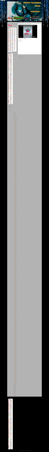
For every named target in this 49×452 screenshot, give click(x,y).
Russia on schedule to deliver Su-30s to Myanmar (15, 167)
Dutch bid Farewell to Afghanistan (15, 374)
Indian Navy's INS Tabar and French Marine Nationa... (15, 243)
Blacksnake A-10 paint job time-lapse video (15, 293)
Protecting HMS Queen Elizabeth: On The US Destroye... (15, 135)
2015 (14, 392)
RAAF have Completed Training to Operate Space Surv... (15, 295)
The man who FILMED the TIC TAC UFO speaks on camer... (15, 133)
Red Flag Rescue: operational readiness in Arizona (15, 262)
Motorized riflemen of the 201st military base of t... (15, 312)
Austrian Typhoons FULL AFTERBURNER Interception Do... (15, 122)
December (15, 116)
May (14, 384)
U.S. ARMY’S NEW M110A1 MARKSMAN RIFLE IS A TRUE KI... (15, 321)
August (14, 119)
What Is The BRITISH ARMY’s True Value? (15, 258)
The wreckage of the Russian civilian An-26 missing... (15, 360)
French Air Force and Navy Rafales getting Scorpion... (15, 146)
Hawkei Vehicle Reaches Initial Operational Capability (15, 291)
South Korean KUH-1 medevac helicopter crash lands (15, 304)
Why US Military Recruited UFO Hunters (15, 306)
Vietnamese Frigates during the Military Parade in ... (15, 148)
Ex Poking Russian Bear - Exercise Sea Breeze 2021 (15, 364)
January (14, 387)
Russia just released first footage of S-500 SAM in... (15, 170)
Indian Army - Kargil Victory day (15, 177)
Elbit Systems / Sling (15, 246)
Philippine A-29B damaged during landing (15, 332)
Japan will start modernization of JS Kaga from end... (15, 157)
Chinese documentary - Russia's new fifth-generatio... (15, 230)
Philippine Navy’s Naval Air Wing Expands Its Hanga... (15, 373)
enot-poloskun (26, 450)
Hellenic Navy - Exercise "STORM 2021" (15, 238)
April (14, 385)
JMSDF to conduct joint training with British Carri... (15, 319)
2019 (14, 389)
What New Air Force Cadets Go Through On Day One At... (15, 192)
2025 (14, 113)
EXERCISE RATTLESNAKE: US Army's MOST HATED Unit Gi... (15, 286)
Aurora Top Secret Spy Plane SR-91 (15, 260)
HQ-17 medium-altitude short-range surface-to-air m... (15, 254)
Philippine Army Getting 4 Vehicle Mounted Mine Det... (15, 298)
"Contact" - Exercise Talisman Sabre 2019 (15, 282)
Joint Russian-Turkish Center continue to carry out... (15, 219)
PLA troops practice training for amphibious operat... (15, 153)
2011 (14, 395)
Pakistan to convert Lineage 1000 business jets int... (15, 328)
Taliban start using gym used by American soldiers (15, 278)
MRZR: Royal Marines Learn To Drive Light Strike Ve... (15, 142)
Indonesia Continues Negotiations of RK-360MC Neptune (15, 144)
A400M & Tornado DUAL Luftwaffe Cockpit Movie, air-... (15, 356)
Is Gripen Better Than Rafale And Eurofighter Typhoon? (15, 269)
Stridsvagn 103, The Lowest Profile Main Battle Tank (15, 354)
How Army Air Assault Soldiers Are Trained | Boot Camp (15, 310)
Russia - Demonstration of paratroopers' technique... (15, 126)
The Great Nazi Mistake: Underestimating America (15, 334)
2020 (14, 388)
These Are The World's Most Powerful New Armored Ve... (15, 250)
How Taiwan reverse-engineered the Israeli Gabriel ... (15, 330)
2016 (14, 391)
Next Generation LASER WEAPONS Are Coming (15, 212)
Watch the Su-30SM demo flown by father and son (15, 169)
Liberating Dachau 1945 (15, 203)
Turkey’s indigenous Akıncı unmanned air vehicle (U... (15, 323)
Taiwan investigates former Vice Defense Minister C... (15, 155)
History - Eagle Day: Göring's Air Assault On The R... (15, 175)
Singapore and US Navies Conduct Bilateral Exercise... (15, 346)
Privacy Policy (11, 21)
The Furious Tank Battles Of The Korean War (15, 338)
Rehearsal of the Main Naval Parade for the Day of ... (15, 202)
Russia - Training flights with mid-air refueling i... (15, 137)
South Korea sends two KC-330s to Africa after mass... (15, 235)
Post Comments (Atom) (22, 56)
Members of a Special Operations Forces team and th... (15, 173)
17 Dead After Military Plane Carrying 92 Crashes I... (15, 382)
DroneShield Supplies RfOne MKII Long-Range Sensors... (15, 225)
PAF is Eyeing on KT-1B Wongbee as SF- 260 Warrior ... (15, 348)
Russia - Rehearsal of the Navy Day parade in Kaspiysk (15, 240)
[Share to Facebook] (25, 38)
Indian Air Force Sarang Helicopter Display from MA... (15, 183)
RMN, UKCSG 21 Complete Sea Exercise (15, 165)
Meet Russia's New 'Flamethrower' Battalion (15, 352)
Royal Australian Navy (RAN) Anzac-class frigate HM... (15, 371)
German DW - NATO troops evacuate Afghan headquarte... (15, 378)
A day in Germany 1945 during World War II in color (15, 248)
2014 (14, 393)
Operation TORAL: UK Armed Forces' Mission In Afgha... (15, 342)
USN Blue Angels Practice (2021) (15, 193)
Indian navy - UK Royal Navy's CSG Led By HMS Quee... (15, 197)
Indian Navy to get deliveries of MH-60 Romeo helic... (15, 256)
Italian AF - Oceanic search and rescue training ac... (15, 380)
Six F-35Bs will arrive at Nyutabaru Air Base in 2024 (15, 302)
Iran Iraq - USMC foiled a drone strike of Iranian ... (15, 362)
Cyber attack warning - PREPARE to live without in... (15, 237)
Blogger (30, 450)
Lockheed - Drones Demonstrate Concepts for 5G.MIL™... (15, 159)
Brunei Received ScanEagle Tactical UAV (15, 369)
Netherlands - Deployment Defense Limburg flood (15, 245)
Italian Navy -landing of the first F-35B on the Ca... (15, 129)
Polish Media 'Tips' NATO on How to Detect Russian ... (15, 223)
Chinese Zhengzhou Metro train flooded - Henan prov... (15, 216)
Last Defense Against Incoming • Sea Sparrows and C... (15, 161)
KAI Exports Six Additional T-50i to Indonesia (15, 227)
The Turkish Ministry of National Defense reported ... (15, 316)
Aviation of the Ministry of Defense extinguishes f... (15, 232)
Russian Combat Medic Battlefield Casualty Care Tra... (15, 179)
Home (8, 21)
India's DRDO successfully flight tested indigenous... (15, 205)
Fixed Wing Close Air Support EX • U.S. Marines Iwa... (15, 195)
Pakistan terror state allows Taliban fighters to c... (15, 274)
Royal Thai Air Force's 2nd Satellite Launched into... (15, 350)
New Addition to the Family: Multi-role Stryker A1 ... (15, 326)
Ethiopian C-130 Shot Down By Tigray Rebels (15, 376)
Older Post (40, 55)
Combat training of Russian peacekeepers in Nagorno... (15, 272)
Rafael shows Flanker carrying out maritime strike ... (15, 151)
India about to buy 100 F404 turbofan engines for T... (15, 267)
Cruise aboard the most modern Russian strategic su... (15, 200)
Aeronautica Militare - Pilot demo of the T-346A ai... (15, 131)
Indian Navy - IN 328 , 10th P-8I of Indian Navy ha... (15, 289)
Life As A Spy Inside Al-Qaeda (15, 308)
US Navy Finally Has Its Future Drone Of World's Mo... (15, 336)
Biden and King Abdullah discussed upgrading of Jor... (15, 207)
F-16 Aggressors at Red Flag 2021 (15, 367)
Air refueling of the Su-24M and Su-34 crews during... (15, 221)
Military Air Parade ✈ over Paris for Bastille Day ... (15, 276)
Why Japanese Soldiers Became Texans (15, 264)
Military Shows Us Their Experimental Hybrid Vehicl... (15, 140)
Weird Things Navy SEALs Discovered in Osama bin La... (15, 284)
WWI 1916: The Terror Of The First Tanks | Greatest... (15, 190)
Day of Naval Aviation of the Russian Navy (15, 265)
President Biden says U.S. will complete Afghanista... (15, 344)
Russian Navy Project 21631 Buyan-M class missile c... (15, 366)
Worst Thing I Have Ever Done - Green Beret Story (15, 124)
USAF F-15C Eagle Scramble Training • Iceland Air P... (15, 280)
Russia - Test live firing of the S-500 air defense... (15, 228)
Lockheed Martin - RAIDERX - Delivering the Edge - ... (15, 340)
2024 (14, 114)
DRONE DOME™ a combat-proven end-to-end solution (15, 314)
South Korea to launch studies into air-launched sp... (15, 210)
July (14, 120)
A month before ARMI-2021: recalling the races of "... (15, 188)
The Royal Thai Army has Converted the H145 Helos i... (15, 300)
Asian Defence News (12, 2)
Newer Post (19, 55)
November (15, 117)
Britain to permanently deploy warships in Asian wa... (15, 214)
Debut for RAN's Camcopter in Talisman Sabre (15, 163)
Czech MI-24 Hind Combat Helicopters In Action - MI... (15, 186)
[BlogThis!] (24, 38)
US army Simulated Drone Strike (15, 252)
